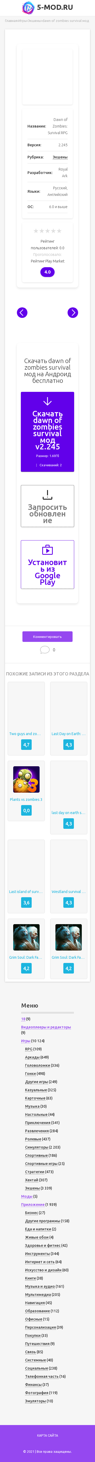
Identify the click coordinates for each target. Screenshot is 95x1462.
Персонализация (40, 1327)
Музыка (32, 1106)
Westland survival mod (69, 892)
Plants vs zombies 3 (26, 799)
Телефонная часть (42, 1376)
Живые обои (37, 1237)
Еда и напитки (38, 1229)
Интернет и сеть (40, 1262)
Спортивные (36, 1155)
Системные (35, 1360)
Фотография (36, 1393)
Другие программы (42, 1221)
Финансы (33, 1385)
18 (23, 1019)
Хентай (31, 1180)
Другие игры (36, 1082)
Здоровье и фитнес (42, 1245)
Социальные (36, 1368)
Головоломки (37, 1065)
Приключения (37, 1123)
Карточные (35, 1098)
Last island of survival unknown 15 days (26, 892)
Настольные (36, 1114)
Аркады (32, 1057)
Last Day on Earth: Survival (69, 734)
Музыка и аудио (40, 1286)
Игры (25, 1041)
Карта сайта (47, 1435)
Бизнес (31, 1213)
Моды (26, 1196)
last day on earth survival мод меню (69, 813)
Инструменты (37, 1254)
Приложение (33, 1204)
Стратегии (34, 1172)
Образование (37, 1311)
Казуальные (36, 1090)
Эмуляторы (35, 1401)
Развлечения (37, 1131)
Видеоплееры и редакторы (46, 1027)
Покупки (33, 1335)
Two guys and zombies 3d (26, 734)
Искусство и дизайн (43, 1270)
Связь (30, 1352)
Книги (30, 1278)
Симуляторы (36, 1147)
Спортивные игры (41, 1164)
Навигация (35, 1303)
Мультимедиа (38, 1294)
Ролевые (33, 1139)
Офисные (33, 1319)
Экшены (60, 157)
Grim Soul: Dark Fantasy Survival (26, 957)
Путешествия (37, 1344)
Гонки (30, 1073)
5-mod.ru (54, 7)
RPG (28, 1049)
